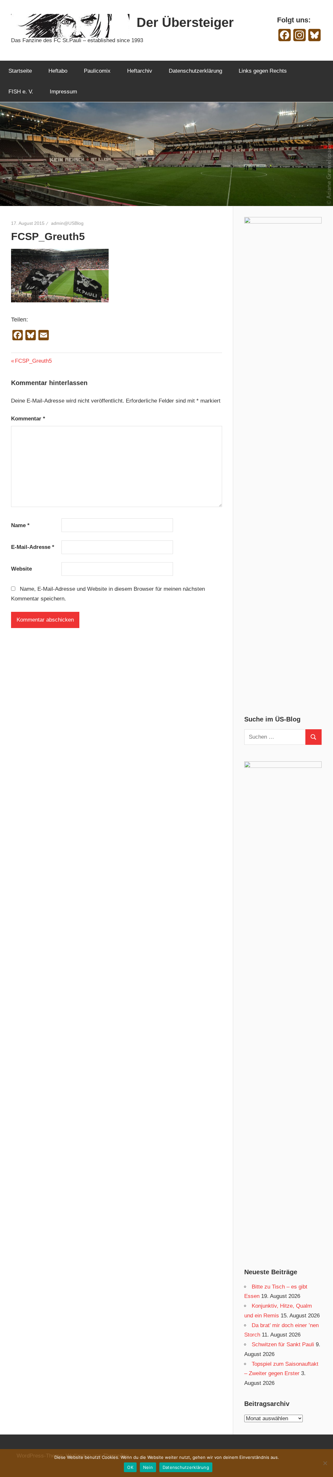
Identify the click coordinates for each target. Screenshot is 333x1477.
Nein (148, 1467)
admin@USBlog (67, 223)
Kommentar (28, 419)
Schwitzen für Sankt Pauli (283, 1344)
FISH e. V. (20, 92)
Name (20, 525)
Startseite (20, 71)
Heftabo (57, 71)
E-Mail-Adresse (32, 547)
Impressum (63, 92)
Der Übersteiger (185, 22)
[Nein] (325, 1463)
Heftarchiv (139, 71)
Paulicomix (97, 71)
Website (21, 569)
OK (130, 1467)
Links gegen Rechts (263, 71)
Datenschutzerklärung (195, 71)
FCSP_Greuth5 (33, 361)
